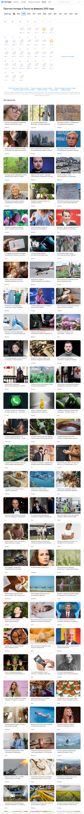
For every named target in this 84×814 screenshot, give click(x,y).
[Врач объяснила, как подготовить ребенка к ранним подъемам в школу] (42, 614)
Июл (50, 14)
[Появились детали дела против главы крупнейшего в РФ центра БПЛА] (42, 745)
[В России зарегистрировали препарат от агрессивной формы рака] (15, 326)
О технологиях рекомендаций (49, 813)
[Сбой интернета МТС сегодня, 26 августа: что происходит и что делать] (68, 457)
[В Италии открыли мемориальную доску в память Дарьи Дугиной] (68, 195)
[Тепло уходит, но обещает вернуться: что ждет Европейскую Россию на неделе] (68, 562)
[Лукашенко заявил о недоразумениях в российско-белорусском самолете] (42, 274)
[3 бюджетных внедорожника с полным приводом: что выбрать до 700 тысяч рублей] (15, 797)
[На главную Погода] (7, 2)
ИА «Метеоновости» (78, 813)
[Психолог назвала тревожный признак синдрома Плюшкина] (42, 352)
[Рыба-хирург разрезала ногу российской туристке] (42, 588)
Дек (76, 14)
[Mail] (2, 2)
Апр (34, 14)
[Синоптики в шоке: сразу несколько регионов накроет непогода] (68, 248)
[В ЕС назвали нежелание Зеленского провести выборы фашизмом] (68, 352)
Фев (23, 14)
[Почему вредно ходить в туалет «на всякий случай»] (15, 719)
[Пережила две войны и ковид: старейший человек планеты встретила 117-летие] (15, 195)
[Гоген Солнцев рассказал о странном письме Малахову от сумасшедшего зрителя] (15, 666)
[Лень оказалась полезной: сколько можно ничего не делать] (68, 300)
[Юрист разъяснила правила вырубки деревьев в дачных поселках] (15, 274)
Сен (60, 14)
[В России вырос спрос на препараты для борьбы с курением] (42, 221)
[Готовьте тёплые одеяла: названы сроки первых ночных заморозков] (42, 431)
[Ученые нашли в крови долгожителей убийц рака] (42, 248)
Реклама (14, 813)
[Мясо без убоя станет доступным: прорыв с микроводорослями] (68, 509)
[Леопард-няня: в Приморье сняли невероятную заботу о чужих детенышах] (15, 169)
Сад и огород (54, 90)
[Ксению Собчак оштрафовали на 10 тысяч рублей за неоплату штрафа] (68, 221)
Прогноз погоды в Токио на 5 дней (41, 88)
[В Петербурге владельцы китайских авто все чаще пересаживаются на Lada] (15, 562)
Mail (3, 813)
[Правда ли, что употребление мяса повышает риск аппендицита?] (15, 640)
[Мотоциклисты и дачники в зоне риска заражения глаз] (68, 274)
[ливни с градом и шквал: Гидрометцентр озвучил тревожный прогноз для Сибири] (42, 405)
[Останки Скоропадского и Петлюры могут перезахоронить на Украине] (68, 666)
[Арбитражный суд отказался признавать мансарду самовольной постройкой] (42, 692)
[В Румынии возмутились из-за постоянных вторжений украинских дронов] (68, 771)
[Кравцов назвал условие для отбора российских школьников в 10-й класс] (42, 535)
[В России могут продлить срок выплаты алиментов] (42, 640)
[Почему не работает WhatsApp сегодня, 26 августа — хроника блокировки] (15, 405)
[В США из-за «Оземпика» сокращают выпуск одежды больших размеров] (15, 300)
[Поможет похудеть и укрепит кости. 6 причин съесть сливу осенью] (15, 221)
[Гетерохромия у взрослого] (42, 562)
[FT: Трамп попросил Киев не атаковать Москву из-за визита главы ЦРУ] (68, 614)
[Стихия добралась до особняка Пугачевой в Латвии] (42, 300)
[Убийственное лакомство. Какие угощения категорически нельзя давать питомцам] (15, 143)
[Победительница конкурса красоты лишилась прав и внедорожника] (68, 719)
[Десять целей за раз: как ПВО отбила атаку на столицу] (15, 771)
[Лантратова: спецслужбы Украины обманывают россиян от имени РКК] (68, 378)
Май (39, 14)
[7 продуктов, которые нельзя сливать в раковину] (15, 483)
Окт (65, 14)
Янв (18, 14)
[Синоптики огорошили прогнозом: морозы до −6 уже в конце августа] (15, 378)
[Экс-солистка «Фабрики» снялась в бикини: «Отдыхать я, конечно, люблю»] (15, 692)
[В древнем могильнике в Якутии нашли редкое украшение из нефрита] (15, 457)
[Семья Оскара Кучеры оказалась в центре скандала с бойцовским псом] (15, 509)
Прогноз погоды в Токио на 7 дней (65, 88)
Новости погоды (42, 90)
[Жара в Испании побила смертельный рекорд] (15, 614)
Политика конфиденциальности (33, 813)
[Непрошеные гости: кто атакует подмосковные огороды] (15, 535)
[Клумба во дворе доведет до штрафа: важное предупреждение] (42, 195)
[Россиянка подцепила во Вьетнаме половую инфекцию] (42, 117)
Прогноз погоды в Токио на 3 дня (18, 88)
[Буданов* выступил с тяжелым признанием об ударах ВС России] (42, 169)
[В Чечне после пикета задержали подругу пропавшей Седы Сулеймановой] (15, 117)
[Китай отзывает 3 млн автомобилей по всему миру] (68, 169)
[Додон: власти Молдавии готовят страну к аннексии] (68, 640)
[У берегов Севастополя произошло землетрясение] (42, 483)
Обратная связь (61, 813)
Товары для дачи (66, 90)
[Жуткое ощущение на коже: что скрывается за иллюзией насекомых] (68, 535)
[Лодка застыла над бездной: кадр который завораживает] (42, 378)
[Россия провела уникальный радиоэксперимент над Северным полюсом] (68, 745)
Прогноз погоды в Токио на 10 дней (24, 90)
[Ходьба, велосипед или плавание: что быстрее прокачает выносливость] (42, 719)
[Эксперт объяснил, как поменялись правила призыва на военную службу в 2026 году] (42, 326)
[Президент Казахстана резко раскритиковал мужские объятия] (68, 143)
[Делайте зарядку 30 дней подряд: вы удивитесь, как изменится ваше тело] (68, 588)
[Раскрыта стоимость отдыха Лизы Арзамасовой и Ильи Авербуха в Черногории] (42, 457)
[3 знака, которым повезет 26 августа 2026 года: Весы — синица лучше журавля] (15, 431)
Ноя (70, 14)
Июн (44, 14)
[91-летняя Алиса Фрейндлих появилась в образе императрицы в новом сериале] (42, 509)
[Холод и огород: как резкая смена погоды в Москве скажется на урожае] (68, 797)
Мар (28, 14)
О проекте (21, 813)
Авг (55, 14)
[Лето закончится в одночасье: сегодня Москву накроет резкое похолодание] (42, 143)
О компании (7, 813)
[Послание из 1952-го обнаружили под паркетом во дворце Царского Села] (68, 117)
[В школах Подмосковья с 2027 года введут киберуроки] (15, 745)
